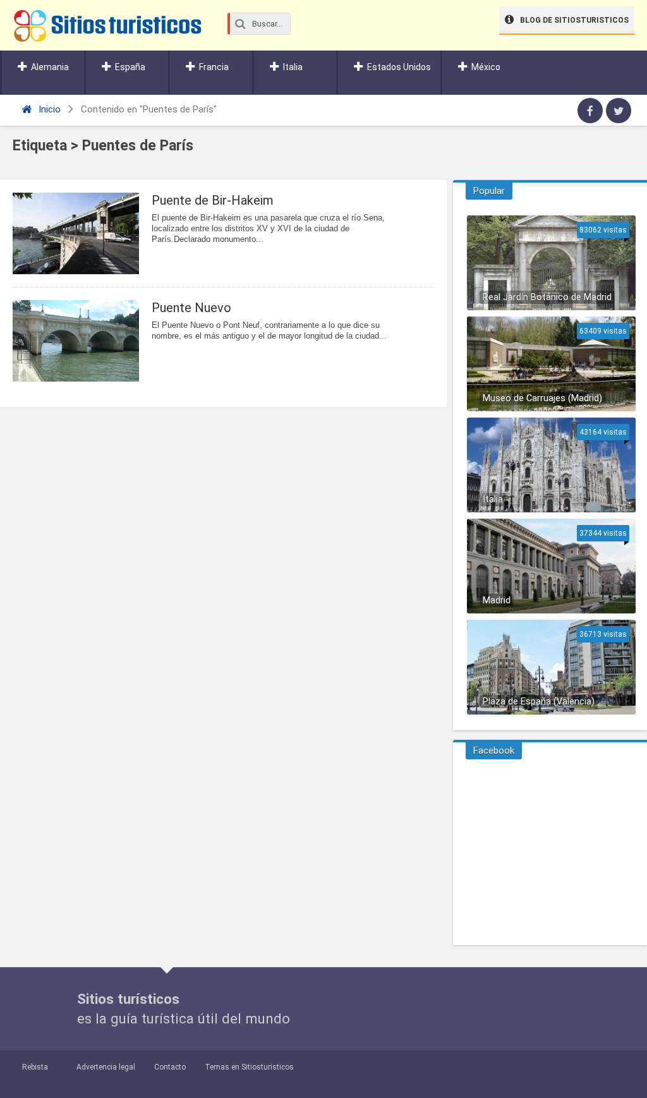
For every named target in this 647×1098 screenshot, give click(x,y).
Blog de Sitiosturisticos (574, 20)
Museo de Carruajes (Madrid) (542, 398)
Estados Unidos (399, 67)
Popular (489, 190)
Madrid (497, 600)
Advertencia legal (105, 1067)
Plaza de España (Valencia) (539, 701)
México (485, 67)
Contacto (170, 1067)
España (130, 67)
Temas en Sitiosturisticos (249, 1067)
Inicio (48, 109)
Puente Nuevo (191, 307)
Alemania (50, 67)
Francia (214, 67)
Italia (293, 67)
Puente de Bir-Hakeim (213, 200)
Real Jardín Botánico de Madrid (547, 297)
